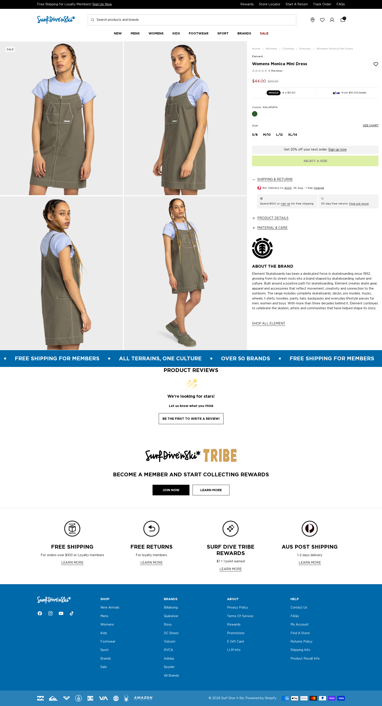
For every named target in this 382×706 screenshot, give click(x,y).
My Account (299, 624)
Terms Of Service (240, 616)
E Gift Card (235, 641)
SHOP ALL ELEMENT (268, 323)
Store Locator (269, 4)
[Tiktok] (71, 613)
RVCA (168, 650)
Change (319, 188)
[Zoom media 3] (61, 273)
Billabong (171, 607)
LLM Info (234, 650)
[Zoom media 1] (61, 118)
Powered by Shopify (260, 698)
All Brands (171, 675)
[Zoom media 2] (185, 118)
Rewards (247, 4)
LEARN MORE (72, 562)
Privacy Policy (237, 607)
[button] (332, 20)
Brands (105, 658)
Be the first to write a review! (191, 418)
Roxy (168, 624)
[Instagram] (50, 613)
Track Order (322, 4)
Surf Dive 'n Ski (232, 698)
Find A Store (300, 633)
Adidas (169, 658)
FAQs (340, 4)
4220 (288, 188)
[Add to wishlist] (375, 64)
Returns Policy (301, 641)
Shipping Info (300, 650)
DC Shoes (171, 633)
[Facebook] (39, 613)
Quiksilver (171, 616)
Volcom (169, 641)
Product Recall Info (305, 658)
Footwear (107, 641)
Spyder (169, 667)
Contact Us (298, 607)
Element (257, 56)
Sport (104, 650)
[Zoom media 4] (185, 273)
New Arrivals (109, 607)
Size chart (370, 125)
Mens (104, 616)
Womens (107, 624)
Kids (103, 633)
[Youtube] (61, 613)
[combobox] (192, 20)
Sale (103, 667)
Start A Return (297, 4)
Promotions (235, 633)
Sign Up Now (102, 4)
